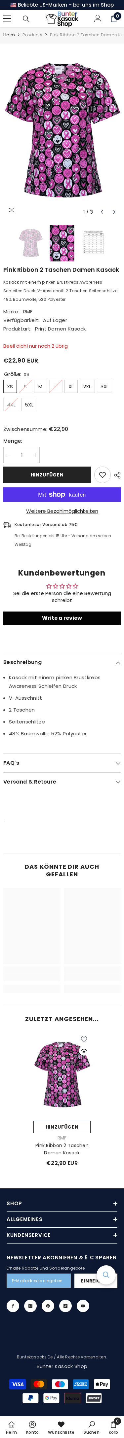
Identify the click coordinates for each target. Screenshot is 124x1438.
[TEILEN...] (116, 475)
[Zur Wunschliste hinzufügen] (102, 475)
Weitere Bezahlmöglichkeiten (62, 511)
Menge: (12, 441)
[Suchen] (26, 19)
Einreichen (96, 1281)
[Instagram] (30, 1306)
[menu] (7, 18)
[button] (102, 212)
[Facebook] (13, 1306)
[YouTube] (83, 1306)
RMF (28, 311)
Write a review (62, 618)
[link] (32, 977)
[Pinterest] (48, 1306)
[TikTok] (65, 1306)
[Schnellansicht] (84, 1051)
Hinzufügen (47, 475)
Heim (9, 35)
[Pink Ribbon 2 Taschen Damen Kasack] (62, 1075)
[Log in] (98, 18)
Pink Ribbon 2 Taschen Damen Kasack (62, 1149)
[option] (62, 131)
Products (32, 35)
